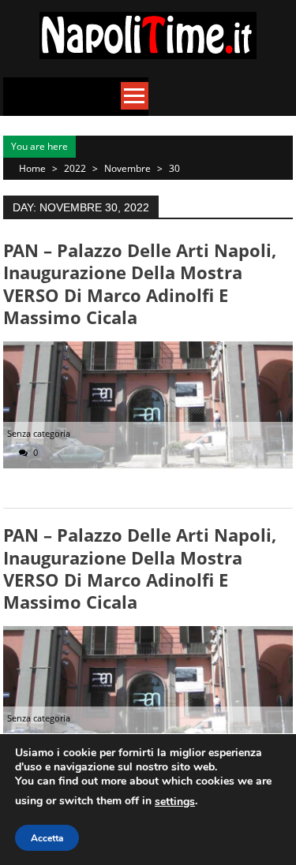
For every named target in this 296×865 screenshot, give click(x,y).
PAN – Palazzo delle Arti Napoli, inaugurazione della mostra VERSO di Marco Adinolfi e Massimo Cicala (139, 283)
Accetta (47, 838)
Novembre (127, 168)
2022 (75, 168)
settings (175, 801)
